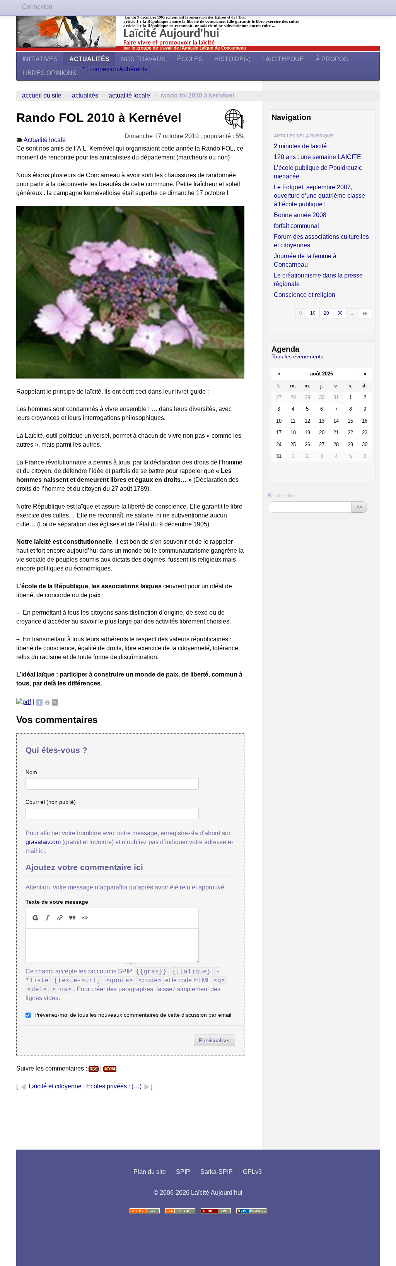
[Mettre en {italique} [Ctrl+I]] (47, 917)
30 (340, 313)
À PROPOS (332, 59)
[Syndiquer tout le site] (180, 1211)
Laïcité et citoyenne (55, 1086)
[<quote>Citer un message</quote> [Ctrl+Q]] (72, 917)
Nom (31, 772)
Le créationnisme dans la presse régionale (318, 279)
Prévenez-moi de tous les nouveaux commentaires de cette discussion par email (132, 1015)
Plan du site (149, 1171)
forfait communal (296, 226)
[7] (365, 313)
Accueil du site (41, 95)
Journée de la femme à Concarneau (305, 260)
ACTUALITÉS (89, 59)
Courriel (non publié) (51, 802)
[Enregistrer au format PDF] (23, 702)
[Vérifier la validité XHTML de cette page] (144, 1211)
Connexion (37, 6)
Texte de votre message (57, 902)
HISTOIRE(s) (232, 59)
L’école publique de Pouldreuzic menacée (318, 172)
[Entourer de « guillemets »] (85, 917)
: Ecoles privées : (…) (113, 1086)
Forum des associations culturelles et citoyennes (321, 240)
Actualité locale (129, 95)
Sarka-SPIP (216, 1171)
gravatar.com (43, 842)
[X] (55, 702)
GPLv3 (252, 1171)
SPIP (183, 1171)
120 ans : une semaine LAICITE (317, 157)
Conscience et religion (304, 294)
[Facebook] (39, 702)
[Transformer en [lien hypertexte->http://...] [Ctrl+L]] (60, 917)
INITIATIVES (40, 59)
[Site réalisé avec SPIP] (251, 1211)
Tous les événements (297, 356)
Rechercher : (283, 495)
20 (326, 313)
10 (313, 313)
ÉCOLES (190, 59)
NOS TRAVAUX (143, 59)
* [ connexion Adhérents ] (117, 69)
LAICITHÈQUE (283, 59)
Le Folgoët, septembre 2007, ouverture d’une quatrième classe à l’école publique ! (319, 195)
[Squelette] (215, 1211)
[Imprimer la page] (47, 702)
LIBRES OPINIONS (49, 73)
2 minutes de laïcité (300, 146)
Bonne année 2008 (300, 215)
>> (359, 507)
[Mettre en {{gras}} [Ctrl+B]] (34, 917)
